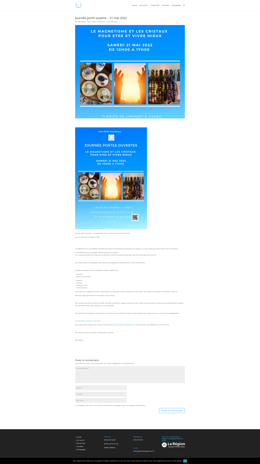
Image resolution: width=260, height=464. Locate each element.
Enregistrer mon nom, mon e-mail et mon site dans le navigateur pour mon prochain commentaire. (111, 405)
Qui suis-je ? (144, 5)
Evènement (101, 22)
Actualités (165, 5)
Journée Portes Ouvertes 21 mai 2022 (87, 321)
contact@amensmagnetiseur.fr (124, 325)
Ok (185, 461)
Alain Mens (82, 22)
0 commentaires (112, 22)
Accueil (134, 5)
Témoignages (176, 5)
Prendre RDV (155, 5)
